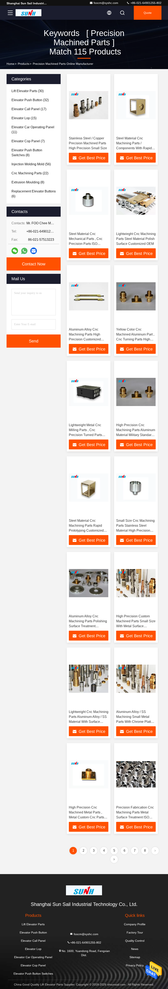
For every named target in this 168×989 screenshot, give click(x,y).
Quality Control (134, 940)
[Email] (33, 250)
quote (148, 12)
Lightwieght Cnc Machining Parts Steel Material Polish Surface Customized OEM (136, 238)
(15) (23, 118)
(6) (33, 194)
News (134, 949)
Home (10, 63)
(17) (28, 109)
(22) (29, 173)
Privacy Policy (135, 965)
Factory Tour (135, 932)
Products (23, 63)
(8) (26, 152)
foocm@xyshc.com (106, 3)
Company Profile (134, 924)
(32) (30, 100)
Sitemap (134, 957)
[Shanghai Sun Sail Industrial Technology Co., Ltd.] (28, 13)
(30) (27, 91)
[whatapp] (24, 251)
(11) (32, 129)
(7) (28, 141)
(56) (31, 164)
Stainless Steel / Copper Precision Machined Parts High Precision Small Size (88, 143)
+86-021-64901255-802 (145, 3)
